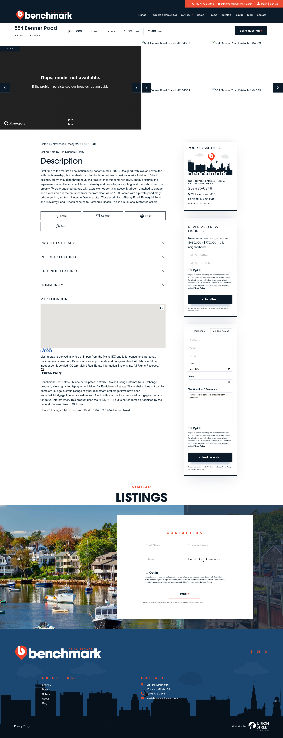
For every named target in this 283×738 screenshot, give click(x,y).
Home (44, 410)
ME (66, 410)
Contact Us (193, 203)
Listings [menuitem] (142, 15)
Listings (56, 410)
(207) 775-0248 (205, 3)
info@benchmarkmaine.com (236, 3)
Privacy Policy (51, 373)
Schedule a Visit (221, 331)
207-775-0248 (200, 188)
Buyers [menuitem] (46, 689)
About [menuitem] (200, 15)
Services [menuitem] (185, 15)
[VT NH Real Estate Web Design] (259, 726)
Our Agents (205, 203)
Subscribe (209, 299)
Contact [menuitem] (261, 15)
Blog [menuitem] (250, 15)
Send (183, 593)
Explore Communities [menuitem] (165, 15)
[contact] (251, 30)
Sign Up (274, 3)
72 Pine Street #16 (158, 687)
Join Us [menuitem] (239, 15)
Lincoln (76, 410)
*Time (191, 376)
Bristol (88, 410)
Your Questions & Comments (202, 389)
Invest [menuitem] (214, 15)
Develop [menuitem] (226, 15)
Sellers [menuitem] (46, 694)
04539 (99, 410)
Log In (264, 3)
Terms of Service (196, 469)
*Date (191, 363)
